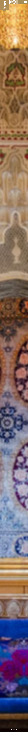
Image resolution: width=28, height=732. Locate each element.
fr (17, 1)
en (19, 1)
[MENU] (25, 2)
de (22, 1)
